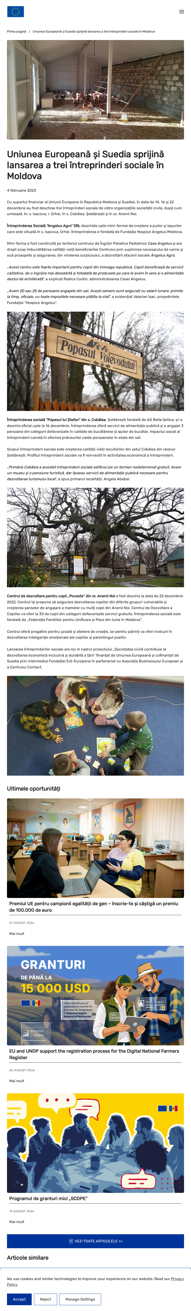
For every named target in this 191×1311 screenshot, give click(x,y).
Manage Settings (80, 1299)
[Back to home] (15, 11)
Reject (45, 1299)
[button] (181, 11)
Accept (19, 1299)
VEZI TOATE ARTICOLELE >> (98, 1241)
